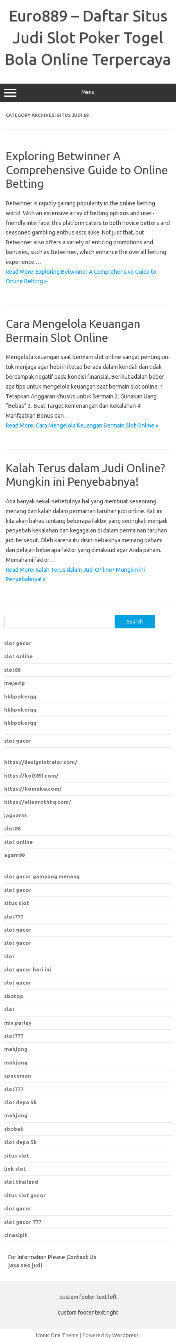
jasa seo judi (25, 1265)
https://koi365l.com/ (31, 775)
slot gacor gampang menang (42, 876)
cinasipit (15, 1235)
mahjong (15, 1062)
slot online (18, 656)
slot (9, 956)
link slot (15, 1168)
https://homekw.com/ (33, 789)
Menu (88, 92)
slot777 (13, 916)
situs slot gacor (25, 1195)
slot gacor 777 (22, 1222)
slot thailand (21, 1182)
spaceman (17, 1075)
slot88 (12, 670)
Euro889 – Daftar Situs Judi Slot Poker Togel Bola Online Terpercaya (88, 37)
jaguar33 (15, 815)
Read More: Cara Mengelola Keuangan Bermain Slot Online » (82, 425)
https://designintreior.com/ (40, 762)
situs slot (16, 903)
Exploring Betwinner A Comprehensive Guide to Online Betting (87, 170)
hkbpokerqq (20, 696)
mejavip (14, 683)
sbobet (13, 1129)
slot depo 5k (20, 1102)
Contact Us (81, 1257)
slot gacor (18, 643)
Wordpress (125, 1335)
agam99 (14, 855)
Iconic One (48, 1335)
